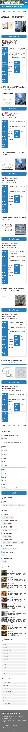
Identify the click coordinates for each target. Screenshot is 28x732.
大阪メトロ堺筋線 (7, 539)
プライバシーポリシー (8, 727)
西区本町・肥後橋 (7, 691)
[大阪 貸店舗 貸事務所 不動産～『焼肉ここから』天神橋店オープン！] (4, 579)
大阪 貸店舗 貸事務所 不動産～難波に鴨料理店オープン (16, 628)
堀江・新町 (5, 685)
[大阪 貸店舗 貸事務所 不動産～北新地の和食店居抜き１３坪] (4, 633)
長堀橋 (9, 523)
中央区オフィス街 (7, 688)
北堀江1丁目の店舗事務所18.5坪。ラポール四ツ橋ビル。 (13, 88)
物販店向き (5, 668)
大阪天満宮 (5, 517)
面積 (9, 11)
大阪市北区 (13, 505)
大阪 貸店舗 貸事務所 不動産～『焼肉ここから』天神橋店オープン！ (16, 580)
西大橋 (4, 523)
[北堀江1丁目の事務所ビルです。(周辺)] (20, 164)
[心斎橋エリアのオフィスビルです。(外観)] (20, 229)
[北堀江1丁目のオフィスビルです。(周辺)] (20, 99)
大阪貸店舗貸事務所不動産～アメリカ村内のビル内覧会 (16, 614)
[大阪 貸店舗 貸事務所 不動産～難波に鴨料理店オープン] (4, 627)
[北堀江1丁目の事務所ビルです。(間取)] (7, 164)
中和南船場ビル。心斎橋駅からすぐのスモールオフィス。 (13, 362)
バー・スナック (6, 662)
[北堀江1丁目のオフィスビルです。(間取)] (7, 99)
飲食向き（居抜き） (7, 650)
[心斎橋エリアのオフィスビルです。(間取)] (7, 229)
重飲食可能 (5, 656)
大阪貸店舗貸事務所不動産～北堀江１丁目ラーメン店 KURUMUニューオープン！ (16, 621)
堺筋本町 (15, 542)
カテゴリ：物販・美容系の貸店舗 (11, 7)
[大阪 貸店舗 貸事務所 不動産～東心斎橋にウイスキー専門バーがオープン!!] (4, 585)
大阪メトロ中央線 (7, 558)
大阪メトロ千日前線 (7, 552)
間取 (14, 11)
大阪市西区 (5, 505)
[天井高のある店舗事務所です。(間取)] (7, 300)
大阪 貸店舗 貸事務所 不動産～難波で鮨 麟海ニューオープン (16, 594)
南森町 (4, 542)
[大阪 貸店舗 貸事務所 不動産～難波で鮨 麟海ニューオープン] (4, 593)
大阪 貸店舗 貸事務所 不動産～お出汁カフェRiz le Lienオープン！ (16, 600)
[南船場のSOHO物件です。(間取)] (7, 26)
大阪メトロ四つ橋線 (7, 545)
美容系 (4, 665)
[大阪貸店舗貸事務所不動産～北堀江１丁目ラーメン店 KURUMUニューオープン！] (4, 619)
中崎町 (14, 530)
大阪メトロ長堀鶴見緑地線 (9, 520)
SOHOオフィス (6, 671)
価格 (4, 11)
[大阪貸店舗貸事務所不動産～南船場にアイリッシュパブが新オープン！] (4, 573)
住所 (19, 11)
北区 (4, 700)
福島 (4, 694)
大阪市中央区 (21, 505)
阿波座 (4, 555)
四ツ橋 (14, 549)
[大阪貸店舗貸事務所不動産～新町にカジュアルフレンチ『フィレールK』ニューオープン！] (4, 606)
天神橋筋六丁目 (6, 530)
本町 (9, 549)
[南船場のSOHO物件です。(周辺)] (20, 26)
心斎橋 (9, 536)
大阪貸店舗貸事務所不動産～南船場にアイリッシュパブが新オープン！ (16, 574)
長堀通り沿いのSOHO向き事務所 (12, 17)
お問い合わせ (6, 725)
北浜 (9, 542)
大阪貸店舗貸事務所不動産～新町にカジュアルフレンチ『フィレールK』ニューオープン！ (16, 607)
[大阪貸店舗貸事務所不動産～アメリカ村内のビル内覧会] (4, 613)
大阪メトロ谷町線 (7, 527)
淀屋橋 (4, 536)
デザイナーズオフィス (8, 674)
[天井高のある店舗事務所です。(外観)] (20, 300)
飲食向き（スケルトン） (8, 653)
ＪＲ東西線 (5, 514)
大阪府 (4, 502)
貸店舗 (4, 644)
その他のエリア (6, 703)
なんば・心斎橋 (6, 682)
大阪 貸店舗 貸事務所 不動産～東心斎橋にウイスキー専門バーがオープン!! (16, 587)
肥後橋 (4, 549)
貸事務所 (5, 647)
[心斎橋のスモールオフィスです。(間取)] (7, 372)
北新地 (11, 517)
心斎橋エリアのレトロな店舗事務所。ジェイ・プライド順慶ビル (12, 289)
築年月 (24, 11)
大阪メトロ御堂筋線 (7, 533)
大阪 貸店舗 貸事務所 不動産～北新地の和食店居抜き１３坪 (16, 634)
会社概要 (15, 725)
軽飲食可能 (5, 659)
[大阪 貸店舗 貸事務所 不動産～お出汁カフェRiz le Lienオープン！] (4, 599)
